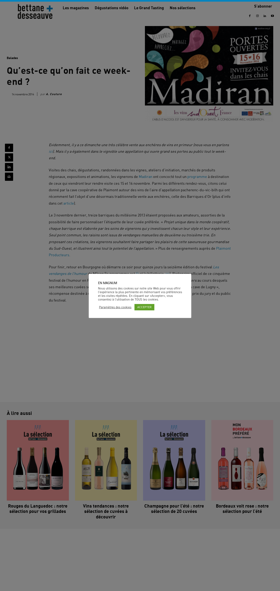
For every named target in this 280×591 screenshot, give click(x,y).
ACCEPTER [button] (144, 307)
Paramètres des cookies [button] (115, 307)
